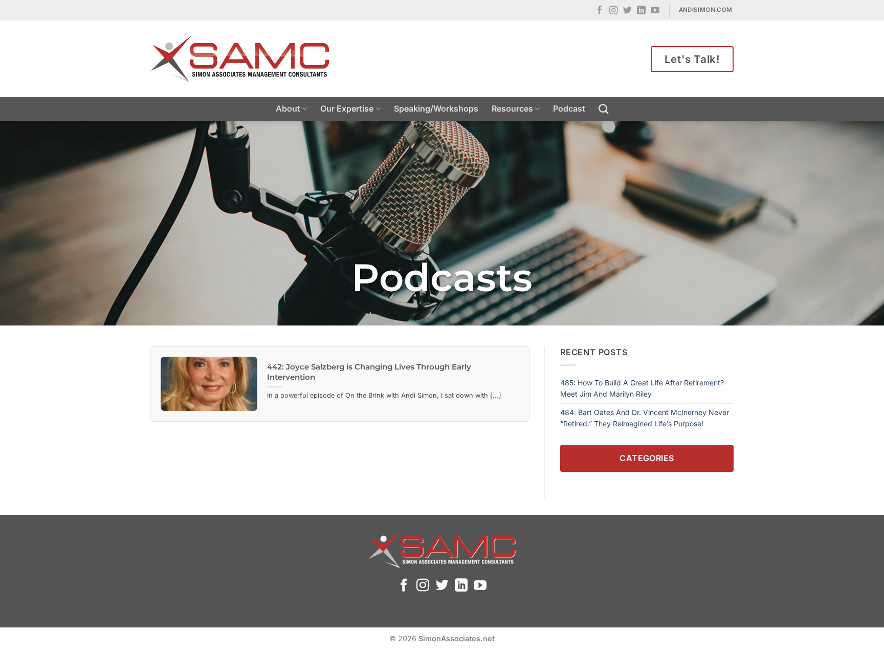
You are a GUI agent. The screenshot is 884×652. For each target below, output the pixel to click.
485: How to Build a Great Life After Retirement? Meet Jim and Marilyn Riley (642, 388)
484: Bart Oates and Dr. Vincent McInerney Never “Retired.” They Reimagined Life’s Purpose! (644, 418)
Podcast (569, 108)
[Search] (603, 109)
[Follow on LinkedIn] (641, 11)
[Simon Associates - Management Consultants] (239, 59)
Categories (647, 458)
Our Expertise (346, 108)
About (288, 108)
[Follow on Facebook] (599, 11)
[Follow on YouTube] (655, 11)
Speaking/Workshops (436, 108)
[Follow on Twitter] (627, 11)
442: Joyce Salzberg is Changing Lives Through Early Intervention (369, 371)
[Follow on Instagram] (613, 11)
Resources (512, 108)
